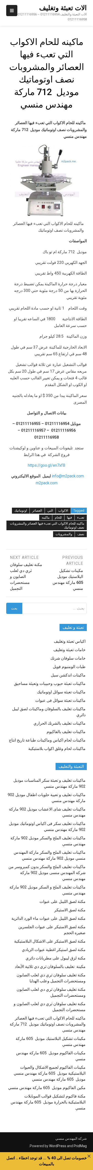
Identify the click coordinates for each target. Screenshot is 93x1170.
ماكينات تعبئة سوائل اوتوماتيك (61, 692)
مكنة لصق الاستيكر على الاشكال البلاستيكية (50, 941)
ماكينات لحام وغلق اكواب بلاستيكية (57, 748)
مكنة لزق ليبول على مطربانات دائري (56, 958)
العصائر (37, 510)
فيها (69, 517)
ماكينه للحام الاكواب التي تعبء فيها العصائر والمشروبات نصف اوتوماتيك (47, 525)
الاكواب (63, 510)
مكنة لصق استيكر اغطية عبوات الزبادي (54, 949)
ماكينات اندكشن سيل (68, 675)
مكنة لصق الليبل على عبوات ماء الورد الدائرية (48, 918)
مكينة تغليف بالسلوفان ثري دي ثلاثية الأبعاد (50, 966)
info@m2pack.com (68, 476)
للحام (58, 517)
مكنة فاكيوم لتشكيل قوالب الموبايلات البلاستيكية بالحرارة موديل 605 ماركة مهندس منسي (48, 1102)
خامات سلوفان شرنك (68, 658)
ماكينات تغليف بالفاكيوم (66, 731)
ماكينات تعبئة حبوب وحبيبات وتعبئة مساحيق (50, 683)
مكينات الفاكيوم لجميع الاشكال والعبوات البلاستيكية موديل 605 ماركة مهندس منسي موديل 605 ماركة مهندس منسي (50, 1073)
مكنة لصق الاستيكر (70, 910)
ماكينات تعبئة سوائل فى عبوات (60, 700)
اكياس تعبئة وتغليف (70, 641)
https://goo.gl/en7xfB (46, 465)
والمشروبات (64, 534)
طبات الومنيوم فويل (69, 666)
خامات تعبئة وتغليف (69, 649)
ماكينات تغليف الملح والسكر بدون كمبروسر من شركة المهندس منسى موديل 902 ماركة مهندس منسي (47, 872)
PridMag (80, 1146)
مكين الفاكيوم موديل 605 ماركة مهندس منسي (47, 1087)
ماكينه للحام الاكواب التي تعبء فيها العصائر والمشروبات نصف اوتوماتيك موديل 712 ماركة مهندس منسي (48, 1024)
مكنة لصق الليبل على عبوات (62, 901)
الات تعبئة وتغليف (63, 8)
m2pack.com (47, 483)
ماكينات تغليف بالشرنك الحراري (59, 723)
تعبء (80, 517)
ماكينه (46, 517)
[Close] (89, 1156)
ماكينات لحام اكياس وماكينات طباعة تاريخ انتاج (47, 740)
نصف (80, 534)
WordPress (57, 1146)
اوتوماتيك (20, 510)
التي (50, 510)
